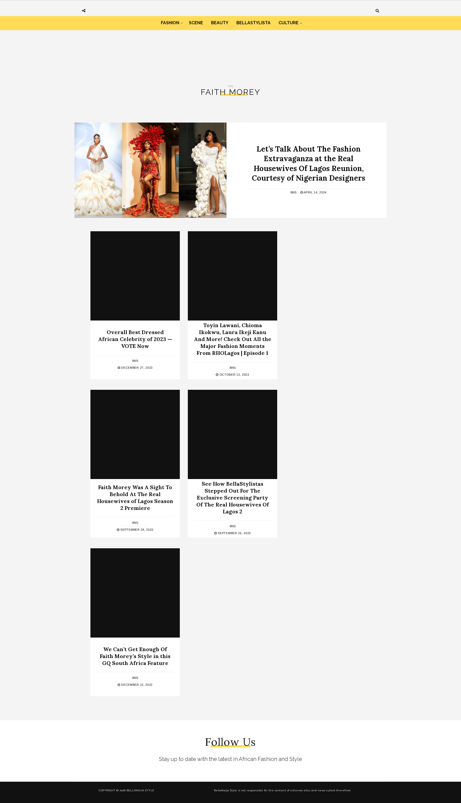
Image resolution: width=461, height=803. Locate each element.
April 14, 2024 (315, 192)
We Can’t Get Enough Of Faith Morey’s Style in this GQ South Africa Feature (135, 656)
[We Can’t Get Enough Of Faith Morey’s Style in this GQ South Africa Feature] (135, 593)
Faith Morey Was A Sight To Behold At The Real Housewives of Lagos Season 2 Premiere (135, 497)
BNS (293, 192)
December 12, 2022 (136, 684)
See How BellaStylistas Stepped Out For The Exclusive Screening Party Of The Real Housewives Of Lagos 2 (232, 497)
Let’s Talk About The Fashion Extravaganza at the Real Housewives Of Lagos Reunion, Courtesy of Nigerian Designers (308, 163)
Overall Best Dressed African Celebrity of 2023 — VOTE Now (135, 339)
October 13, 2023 (233, 374)
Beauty (219, 22)
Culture (289, 22)
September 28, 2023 (136, 529)
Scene (196, 22)
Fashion (170, 22)
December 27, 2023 (136, 367)
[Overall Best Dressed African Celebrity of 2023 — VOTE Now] (135, 276)
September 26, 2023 (234, 533)
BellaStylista (253, 22)
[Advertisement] (230, 53)
